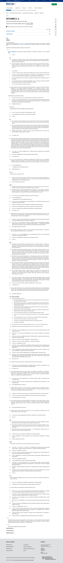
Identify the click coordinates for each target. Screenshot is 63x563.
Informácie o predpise (10, 31)
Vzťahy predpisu (9, 34)
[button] (56, 19)
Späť (7, 15)
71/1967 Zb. (21, 43)
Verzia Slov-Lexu (26, 544)
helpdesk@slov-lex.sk (44, 553)
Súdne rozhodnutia (38, 7)
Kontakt (25, 550)
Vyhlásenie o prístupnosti (28, 546)
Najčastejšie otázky (9, 544)
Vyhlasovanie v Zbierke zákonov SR (29, 548)
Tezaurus (24, 7)
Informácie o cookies (9, 550)
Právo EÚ (30, 7)
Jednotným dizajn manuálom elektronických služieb (23, 560)
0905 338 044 (43, 550)
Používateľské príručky (9, 546)
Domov (7, 12)
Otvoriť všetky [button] (48, 29)
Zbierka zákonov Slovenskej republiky (15, 12)
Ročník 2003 (36, 12)
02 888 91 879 (43, 549)
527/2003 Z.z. (42, 12)
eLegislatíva (17, 7)
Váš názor (25, 10)
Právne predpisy (9, 7)
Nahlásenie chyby (9, 548)
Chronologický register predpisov (28, 12)
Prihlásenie (54, 4)
